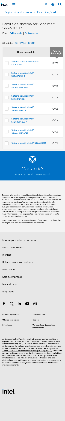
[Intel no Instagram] (35, 304)
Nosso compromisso (13, 247)
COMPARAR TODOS (25, 43)
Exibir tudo (16, 33)
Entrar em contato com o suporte (32, 174)
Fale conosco (9, 269)
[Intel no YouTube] (27, 304)
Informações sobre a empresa (19, 240)
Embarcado (31, 33)
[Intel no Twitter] (11, 304)
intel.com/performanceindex (34, 348)
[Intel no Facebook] (3, 304)
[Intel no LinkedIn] (19, 304)
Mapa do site (9, 284)
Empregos (8, 291)
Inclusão (7, 254)
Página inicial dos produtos (20, 12)
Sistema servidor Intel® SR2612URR (29, 143)
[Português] (52, 4)
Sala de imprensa (12, 276)
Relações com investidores (17, 262)
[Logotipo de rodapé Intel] (8, 391)
